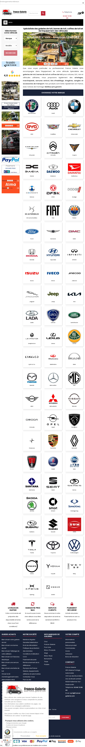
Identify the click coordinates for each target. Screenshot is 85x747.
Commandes (70, 648)
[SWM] (74, 524)
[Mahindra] (53, 357)
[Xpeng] (32, 587)
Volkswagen (74, 552)
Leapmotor (32, 343)
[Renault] (74, 440)
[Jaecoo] (74, 273)
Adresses (68, 654)
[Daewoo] (53, 168)
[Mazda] (32, 378)
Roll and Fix (48, 659)
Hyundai (53, 259)
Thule (46, 662)
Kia (74, 301)
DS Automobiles (31, 218)
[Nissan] (74, 399)
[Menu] (11, 729)
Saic (74, 469)
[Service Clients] (11, 64)
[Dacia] (32, 168)
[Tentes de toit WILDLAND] (11, 90)
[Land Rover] (74, 315)
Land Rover (74, 322)
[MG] (74, 378)
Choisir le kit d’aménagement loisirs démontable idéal (10, 677)
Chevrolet (74, 134)
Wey (74, 573)
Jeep (53, 301)
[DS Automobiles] (32, 210)
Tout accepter (41, 736)
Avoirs (67, 651)
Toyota (53, 552)
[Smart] (53, 503)
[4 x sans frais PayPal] (11, 160)
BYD (32, 134)
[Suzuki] (53, 524)
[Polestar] (32, 440)
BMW (74, 113)
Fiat (53, 218)
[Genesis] (53, 231)
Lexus (53, 343)
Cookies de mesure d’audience (15, 725)
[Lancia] (53, 315)
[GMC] (74, 231)
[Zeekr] (53, 587)
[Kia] (74, 294)
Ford (31, 238)
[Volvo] (32, 566)
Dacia (32, 176)
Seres (74, 490)
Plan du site (27, 680)
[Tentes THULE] (11, 116)
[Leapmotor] (32, 336)
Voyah (53, 573)
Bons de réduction (72, 657)
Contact (69, 662)
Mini (32, 406)
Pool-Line (47, 647)
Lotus (74, 343)
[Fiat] (53, 210)
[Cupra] (74, 147)
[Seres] (74, 482)
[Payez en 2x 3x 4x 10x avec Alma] (11, 125)
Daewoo (53, 176)
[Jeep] (53, 294)
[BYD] (32, 126)
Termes (54, 709)
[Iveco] (53, 273)
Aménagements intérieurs (9, 2)
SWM (74, 531)
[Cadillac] (53, 126)
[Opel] (53, 419)
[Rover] (32, 461)
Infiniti (74, 259)
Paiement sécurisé (29, 660)
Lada (31, 322)
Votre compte (72, 634)
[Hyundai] (53, 252)
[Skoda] (32, 503)
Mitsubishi (53, 406)
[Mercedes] (53, 378)
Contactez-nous (29, 677)
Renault (74, 448)
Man (74, 364)
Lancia (53, 322)
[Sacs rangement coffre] (11, 142)
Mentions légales (29, 640)
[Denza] (32, 189)
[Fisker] (74, 210)
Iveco (53, 280)
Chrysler (32, 155)
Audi (53, 113)
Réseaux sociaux (11, 727)
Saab (53, 469)
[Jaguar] (32, 294)
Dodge (74, 197)
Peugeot (74, 427)
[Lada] (32, 315)
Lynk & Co (32, 364)
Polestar (32, 448)
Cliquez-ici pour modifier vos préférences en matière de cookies (23, 745)
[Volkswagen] (74, 545)
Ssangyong (74, 511)
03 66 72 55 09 (67, 17)
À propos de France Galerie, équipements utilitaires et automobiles (32, 671)
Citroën (53, 155)
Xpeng (32, 594)
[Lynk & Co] (32, 357)
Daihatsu (74, 176)
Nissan (74, 406)
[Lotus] (74, 336)
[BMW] (74, 106)
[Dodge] (74, 189)
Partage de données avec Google (16, 723)
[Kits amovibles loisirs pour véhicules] (53, 49)
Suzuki (53, 531)
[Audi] (53, 106)
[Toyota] (53, 545)
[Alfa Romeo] (32, 106)
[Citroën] (53, 147)
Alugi (46, 653)
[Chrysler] (32, 147)
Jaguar (31, 301)
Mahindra (53, 364)
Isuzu (32, 280)
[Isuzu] (32, 273)
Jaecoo (74, 280)
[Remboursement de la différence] (11, 106)
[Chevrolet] (74, 126)
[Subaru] (32, 524)
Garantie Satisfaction (30, 642)
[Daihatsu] (74, 168)
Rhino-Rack (48, 656)
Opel (53, 427)
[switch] (7, 744)
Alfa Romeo (32, 113)
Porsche (53, 448)
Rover (32, 469)
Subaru (31, 531)
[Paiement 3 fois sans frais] (11, 169)
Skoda (32, 511)
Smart (53, 511)
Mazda (32, 385)
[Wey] (74, 566)
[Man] (74, 357)
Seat (53, 490)
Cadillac (53, 134)
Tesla (32, 552)
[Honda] (32, 252)
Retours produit (70, 645)
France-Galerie (49, 644)
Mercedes (53, 385)
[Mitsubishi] (53, 399)
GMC (74, 238)
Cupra (74, 155)
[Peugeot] (74, 419)
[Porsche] (53, 440)
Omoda (31, 427)
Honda (32, 259)
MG (74, 385)
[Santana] (32, 482)
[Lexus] (53, 336)
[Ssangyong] (74, 503)
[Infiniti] (74, 252)
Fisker (74, 218)
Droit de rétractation (30, 645)
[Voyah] (53, 566)
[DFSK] (53, 189)
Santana (32, 490)
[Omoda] (32, 419)
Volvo (32, 573)
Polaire (46, 664)
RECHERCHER (11, 53)
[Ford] (32, 231)
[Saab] (53, 461)
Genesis (53, 238)
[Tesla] (32, 545)
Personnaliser (25, 736)
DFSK (53, 197)
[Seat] (53, 482)
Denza (32, 197)
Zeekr (53, 594)
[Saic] (74, 461)
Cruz (45, 641)
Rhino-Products (49, 650)
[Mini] (32, 399)
